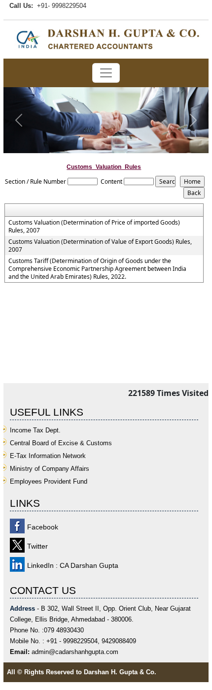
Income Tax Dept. (35, 430)
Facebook (42, 527)
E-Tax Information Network (48, 456)
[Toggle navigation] (106, 73)
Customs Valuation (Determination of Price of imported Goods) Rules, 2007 (94, 226)
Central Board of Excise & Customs (61, 443)
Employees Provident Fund (48, 481)
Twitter (37, 546)
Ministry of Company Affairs (49, 468)
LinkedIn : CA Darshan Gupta (72, 565)
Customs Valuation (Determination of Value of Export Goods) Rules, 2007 (100, 246)
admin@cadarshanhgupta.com (75, 652)
